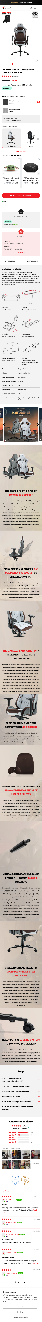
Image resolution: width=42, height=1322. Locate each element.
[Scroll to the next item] (38, 173)
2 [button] (18, 1282)
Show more (21, 252)
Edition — (9, 127)
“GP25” (6, 247)
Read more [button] (35, 1263)
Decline (20, 1312)
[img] (7, 1196)
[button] (7, 76)
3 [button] (21, 1282)
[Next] (38, 139)
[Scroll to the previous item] (3, 173)
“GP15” (6, 241)
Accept (20, 1307)
